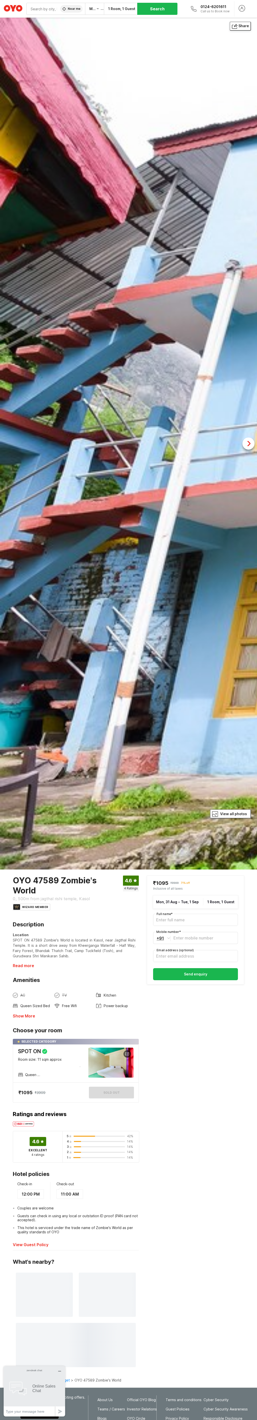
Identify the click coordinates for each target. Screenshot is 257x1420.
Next (248, 444)
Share (243, 26)
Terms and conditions (184, 1400)
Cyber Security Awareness (226, 1409)
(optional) (175, 950)
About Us (105, 1400)
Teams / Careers (111, 1409)
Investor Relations (142, 1409)
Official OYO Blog (141, 1400)
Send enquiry (195, 974)
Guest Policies (177, 1409)
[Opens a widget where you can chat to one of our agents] (34, 1391)
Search (157, 8)
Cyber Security (216, 1400)
